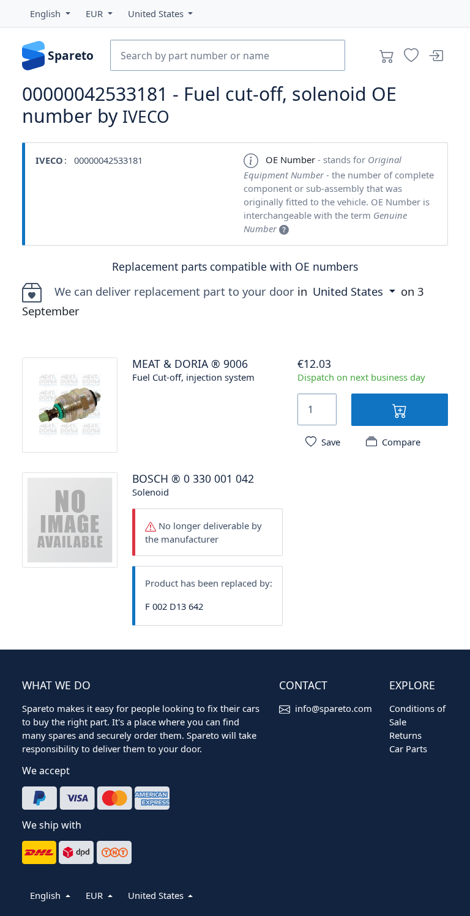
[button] (50, 13)
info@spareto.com (333, 708)
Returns (405, 735)
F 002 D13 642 (174, 606)
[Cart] (387, 55)
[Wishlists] (411, 55)
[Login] (435, 55)
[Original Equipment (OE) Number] (284, 228)
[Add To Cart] (399, 410)
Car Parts (408, 748)
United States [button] (349, 291)
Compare (401, 442)
